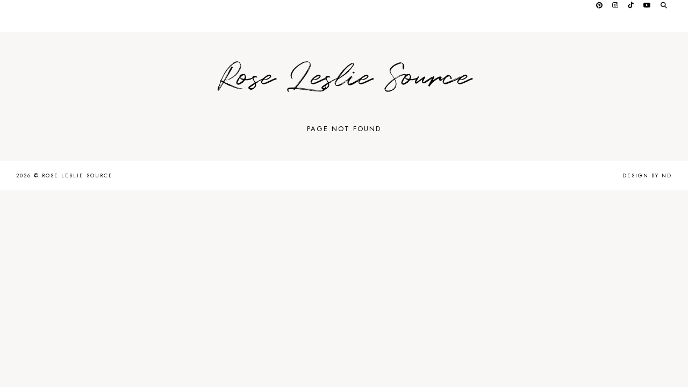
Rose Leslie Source (344, 78)
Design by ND (647, 175)
